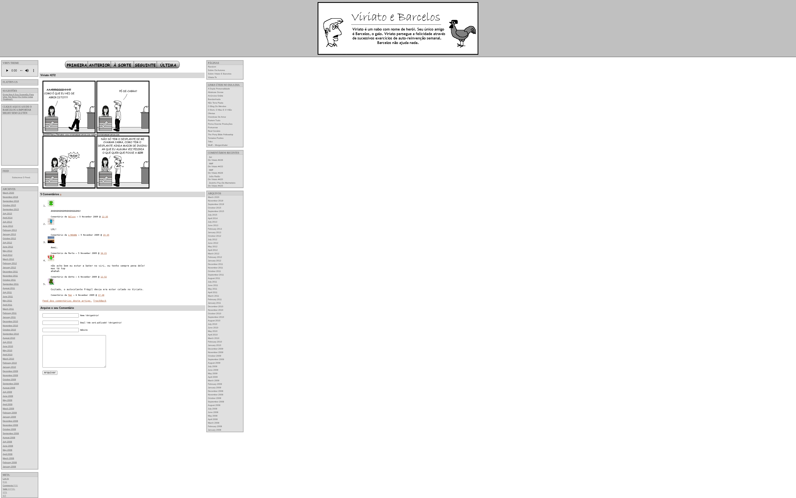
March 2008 (8, 458)
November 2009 (10, 375)
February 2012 (10, 263)
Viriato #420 (217, 179)
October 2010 (9, 330)
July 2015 (7, 213)
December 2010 (10, 321)
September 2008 (11, 433)
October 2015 (9, 205)
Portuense (213, 127)
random (212, 67)
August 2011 (9, 288)
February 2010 (10, 363)
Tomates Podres (215, 138)
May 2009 (7, 400)
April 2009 (7, 404)
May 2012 (7, 251)
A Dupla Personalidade (219, 89)
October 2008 (9, 429)
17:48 (101, 295)
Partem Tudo (214, 120)
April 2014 (7, 218)
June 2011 (8, 296)
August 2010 (9, 338)
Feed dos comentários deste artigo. (67, 301)
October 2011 (9, 280)
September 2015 (11, 209)
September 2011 (11, 284)
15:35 (106, 235)
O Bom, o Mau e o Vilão (220, 110)
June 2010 (8, 346)
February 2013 (10, 230)
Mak (70, 295)
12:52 (104, 277)
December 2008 (10, 421)
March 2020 (8, 193)
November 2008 (10, 425)
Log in (6, 478)
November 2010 (10, 325)
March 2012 (8, 259)
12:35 (105, 217)
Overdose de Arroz (217, 117)
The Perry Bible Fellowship (220, 134)
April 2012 (7, 255)
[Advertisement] (19, 140)
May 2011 (7, 301)
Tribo (210, 141)
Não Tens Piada (215, 103)
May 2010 (7, 350)
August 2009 (9, 388)
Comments (10, 485)
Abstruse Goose (215, 92)
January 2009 (9, 417)
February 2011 (10, 313)
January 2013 (9, 234)
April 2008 (7, 454)
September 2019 (11, 201)
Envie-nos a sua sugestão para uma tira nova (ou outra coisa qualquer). (18, 96)
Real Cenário (214, 131)
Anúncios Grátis (215, 96)
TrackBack (99, 301)
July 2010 (7, 342)
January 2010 (9, 367)
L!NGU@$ (72, 235)
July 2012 (7, 242)
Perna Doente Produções (220, 124)
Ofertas (211, 113)
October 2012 (9, 238)
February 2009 (10, 413)
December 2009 (10, 371)
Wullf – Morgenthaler (218, 145)
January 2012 (9, 267)
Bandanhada (214, 99)
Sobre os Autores (216, 70)
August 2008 (9, 437)
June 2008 (8, 446)
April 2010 (7, 354)
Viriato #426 (217, 173)
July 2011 (7, 292)
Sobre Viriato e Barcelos (219, 74)
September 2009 (11, 383)
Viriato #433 (217, 166)
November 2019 (10, 197)
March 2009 (8, 408)
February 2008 (10, 462)
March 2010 (8, 359)
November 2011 (10, 276)
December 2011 (10, 271)
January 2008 (9, 466)
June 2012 (8, 247)
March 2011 (8, 309)
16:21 (104, 253)
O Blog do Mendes (217, 106)
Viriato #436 (217, 160)
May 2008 (7, 450)
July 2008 (7, 442)
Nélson (72, 217)
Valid (9, 489)
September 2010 (11, 334)
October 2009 (9, 379)
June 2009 (8, 396)
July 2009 (7, 392)
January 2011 (9, 317)
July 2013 (7, 222)
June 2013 (8, 226)
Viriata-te (212, 77)
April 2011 (7, 305)
